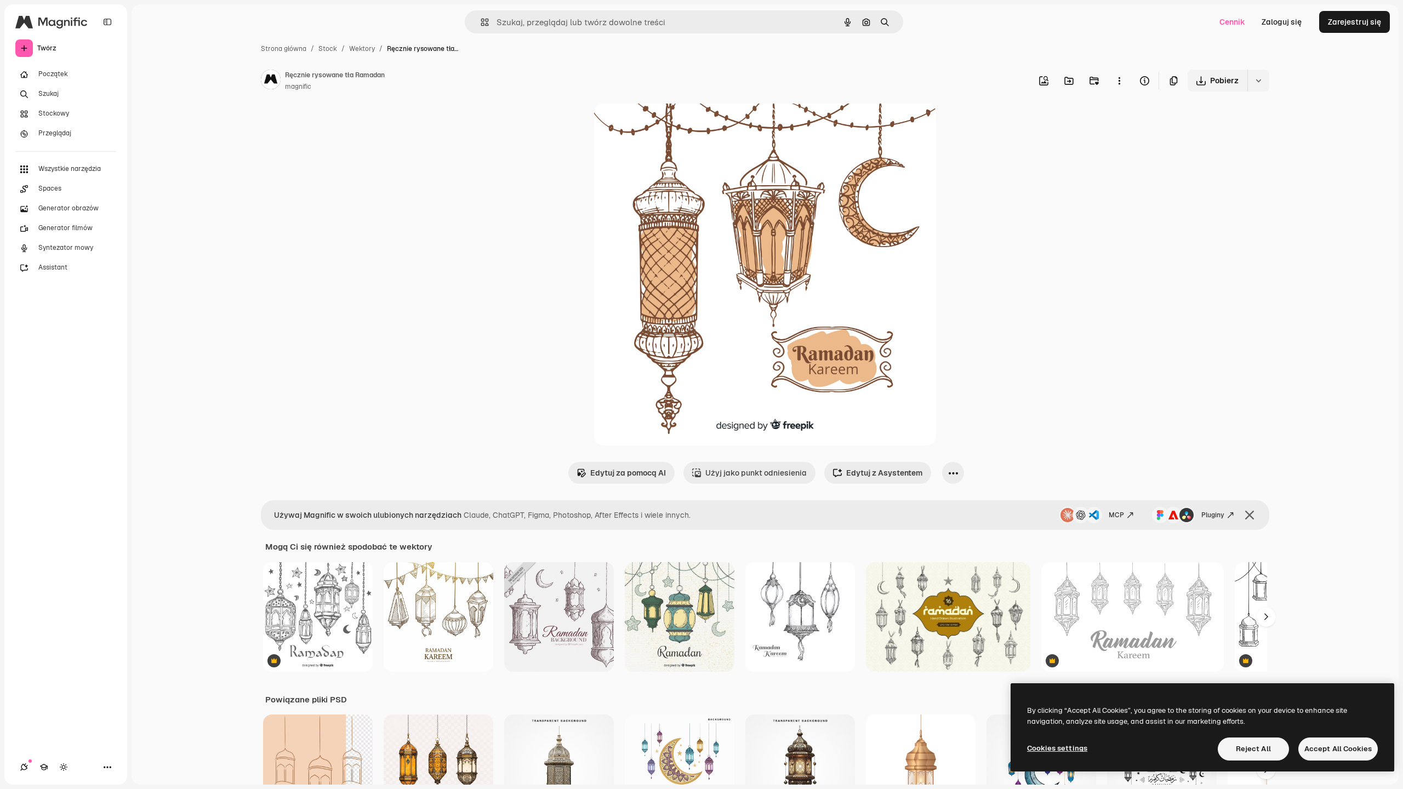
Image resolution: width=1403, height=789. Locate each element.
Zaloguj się (1282, 22)
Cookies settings (1057, 748)
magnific (298, 86)
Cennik (1232, 22)
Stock (327, 48)
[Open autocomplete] (480, 22)
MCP (1116, 515)
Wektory (362, 48)
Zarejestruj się (1354, 22)
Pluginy (1212, 515)
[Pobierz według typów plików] (1258, 81)
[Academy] (44, 767)
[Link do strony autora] (271, 81)
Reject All (1253, 748)
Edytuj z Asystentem (884, 473)
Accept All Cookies (1338, 748)
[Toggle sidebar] (107, 22)
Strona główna (283, 48)
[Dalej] (1266, 617)
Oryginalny (670, 124)
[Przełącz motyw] (63, 767)
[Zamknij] (1249, 515)
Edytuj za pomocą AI (628, 473)
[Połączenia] (24, 767)
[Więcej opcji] (1119, 81)
